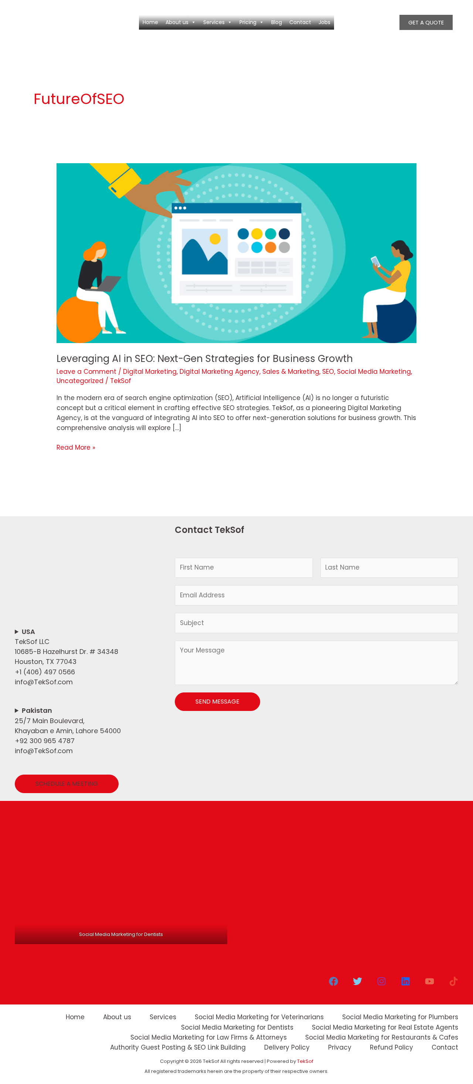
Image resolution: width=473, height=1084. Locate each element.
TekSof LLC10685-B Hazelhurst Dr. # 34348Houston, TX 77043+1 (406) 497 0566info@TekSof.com (66, 657)
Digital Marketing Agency (219, 371)
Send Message (217, 701)
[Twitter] (357, 981)
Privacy (339, 1047)
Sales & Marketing (290, 371)
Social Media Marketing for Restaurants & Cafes (381, 1037)
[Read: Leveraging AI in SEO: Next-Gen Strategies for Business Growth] (236, 252)
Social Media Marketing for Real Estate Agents (385, 1027)
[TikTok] (453, 981)
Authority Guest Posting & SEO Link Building (178, 1047)
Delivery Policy (287, 1047)
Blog (276, 22)
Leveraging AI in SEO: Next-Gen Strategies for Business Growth (205, 358)
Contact (300, 22)
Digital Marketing (150, 371)
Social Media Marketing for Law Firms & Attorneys (208, 1037)
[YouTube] (429, 981)
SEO (328, 371)
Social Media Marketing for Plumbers (400, 1017)
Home (150, 22)
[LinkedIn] (405, 981)
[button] (426, 22)
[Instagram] (381, 981)
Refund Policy (391, 1047)
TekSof (305, 1061)
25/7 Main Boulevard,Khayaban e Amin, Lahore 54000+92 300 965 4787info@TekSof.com (68, 730)
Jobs (324, 22)
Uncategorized (80, 380)
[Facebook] (333, 981)
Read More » (76, 447)
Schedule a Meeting (66, 783)
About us (177, 22)
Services (214, 22)
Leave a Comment (86, 371)
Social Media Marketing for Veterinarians (259, 1017)
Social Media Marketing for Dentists (237, 1027)
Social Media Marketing (374, 371)
